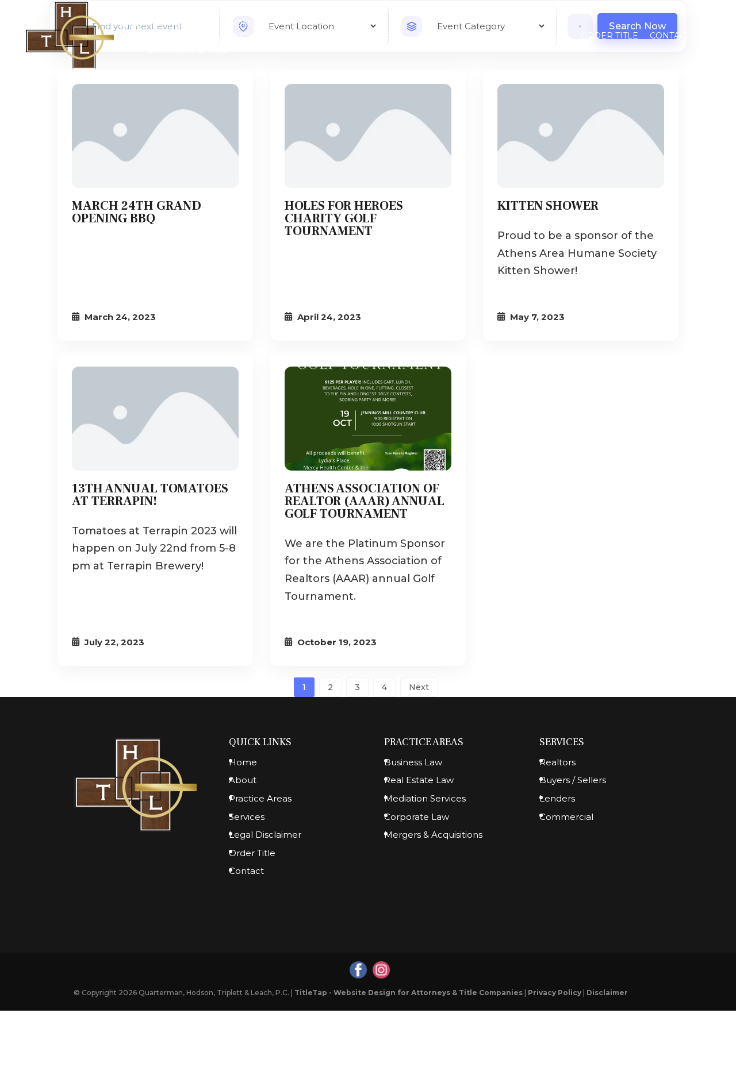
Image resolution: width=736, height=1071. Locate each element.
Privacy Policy (554, 992)
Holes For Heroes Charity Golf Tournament (344, 218)
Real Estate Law (419, 780)
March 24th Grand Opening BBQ (136, 212)
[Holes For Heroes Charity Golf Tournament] (368, 136)
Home (263, 36)
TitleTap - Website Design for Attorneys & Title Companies (408, 992)
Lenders (557, 798)
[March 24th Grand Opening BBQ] (155, 136)
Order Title (609, 36)
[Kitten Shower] (580, 136)
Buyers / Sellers (572, 780)
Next (419, 687)
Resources (368, 36)
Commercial (566, 816)
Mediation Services (425, 798)
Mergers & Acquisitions (433, 834)
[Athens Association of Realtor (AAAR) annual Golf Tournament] (368, 419)
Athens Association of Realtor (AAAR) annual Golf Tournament (364, 501)
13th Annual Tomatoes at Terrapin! (150, 494)
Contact (670, 36)
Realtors (557, 762)
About (304, 36)
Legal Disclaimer (265, 834)
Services (536, 36)
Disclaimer (607, 992)
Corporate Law (416, 816)
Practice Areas (455, 36)
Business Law (413, 762)
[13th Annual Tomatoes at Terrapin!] (155, 419)
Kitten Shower (548, 206)
